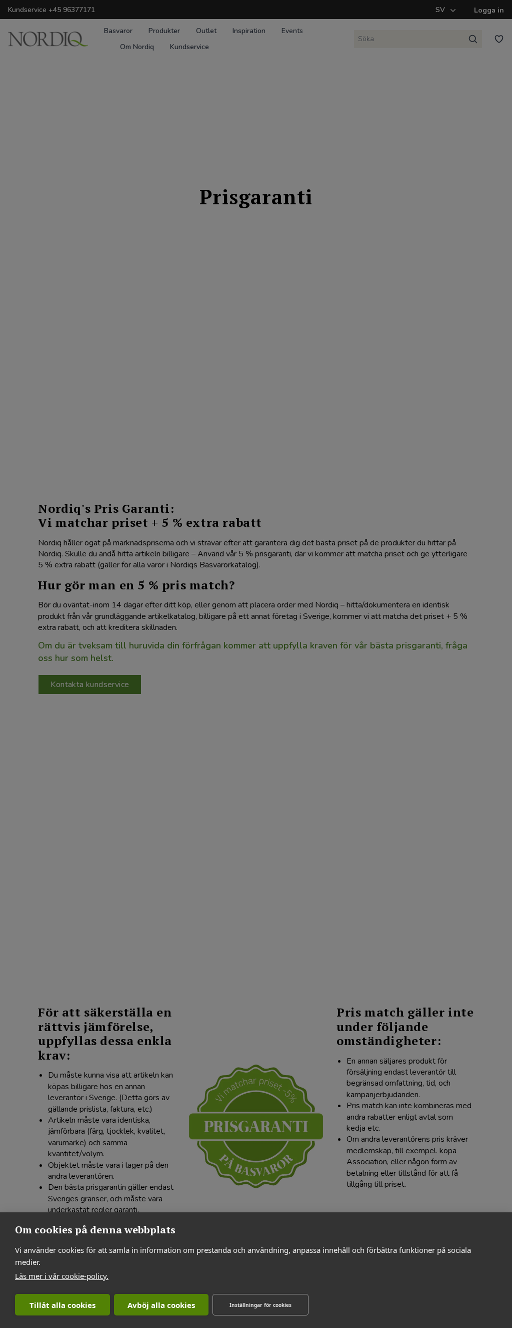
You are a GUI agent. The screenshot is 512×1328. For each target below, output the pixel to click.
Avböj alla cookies (161, 1305)
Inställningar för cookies (261, 1304)
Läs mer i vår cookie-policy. (61, 1276)
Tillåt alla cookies (63, 1305)
